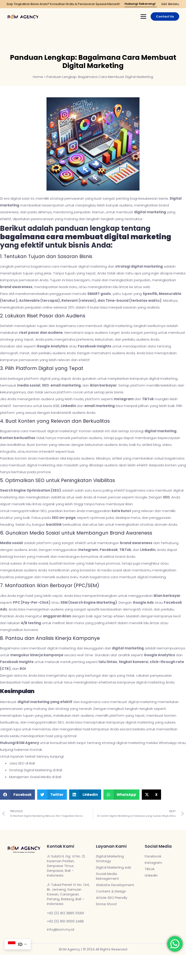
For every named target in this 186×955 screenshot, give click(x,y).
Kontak (36, 749)
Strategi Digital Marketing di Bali (35, 770)
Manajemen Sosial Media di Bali (35, 776)
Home (38, 76)
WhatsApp (168, 742)
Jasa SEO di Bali (22, 763)
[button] (143, 16)
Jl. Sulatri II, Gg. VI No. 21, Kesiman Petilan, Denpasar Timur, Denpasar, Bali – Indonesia (66, 866)
